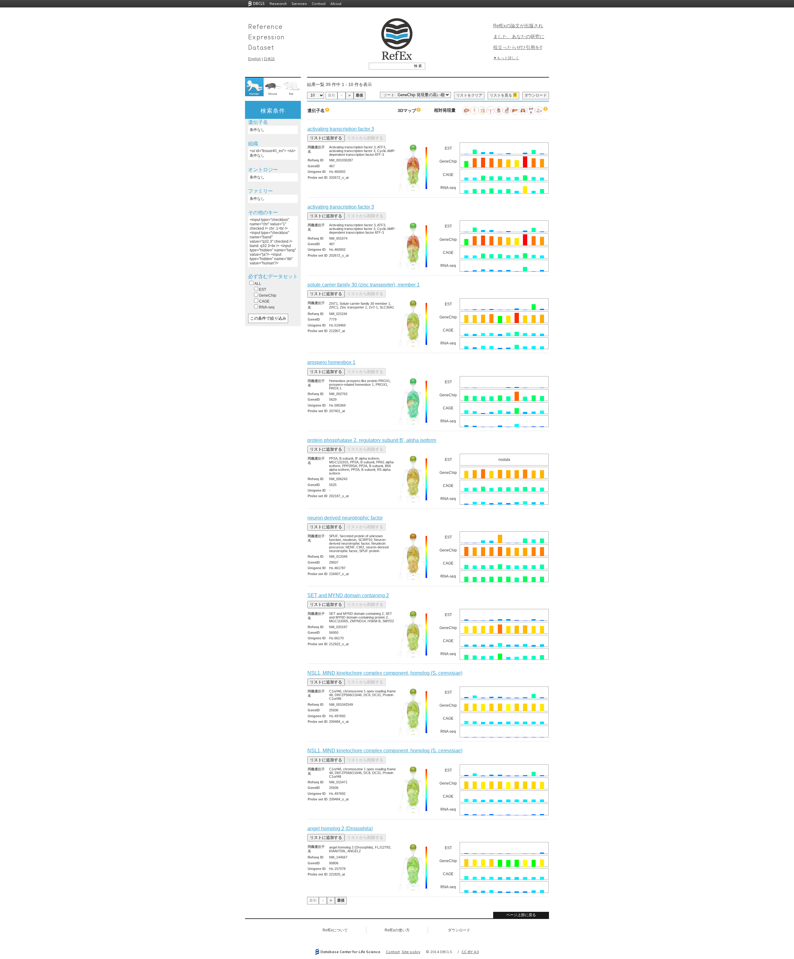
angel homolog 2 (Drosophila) (340, 828)
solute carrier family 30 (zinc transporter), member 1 (363, 284)
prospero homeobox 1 (331, 362)
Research (278, 3)
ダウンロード (535, 95)
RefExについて (335, 930)
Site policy (411, 951)
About (335, 3)
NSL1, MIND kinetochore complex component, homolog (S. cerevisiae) (384, 673)
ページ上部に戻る (521, 915)
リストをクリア (469, 95)
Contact (319, 3)
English (254, 59)
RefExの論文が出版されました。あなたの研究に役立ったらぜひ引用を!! (518, 36)
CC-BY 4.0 (470, 951)
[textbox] (390, 66)
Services (299, 3)
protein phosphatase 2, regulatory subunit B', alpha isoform (371, 440)
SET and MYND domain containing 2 (348, 595)
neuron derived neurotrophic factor (345, 517)
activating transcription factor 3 (340, 129)
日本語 (269, 59)
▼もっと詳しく (506, 58)
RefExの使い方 (397, 930)
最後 (359, 95)
